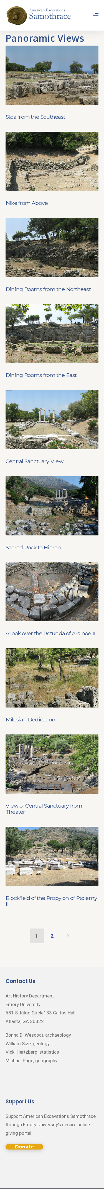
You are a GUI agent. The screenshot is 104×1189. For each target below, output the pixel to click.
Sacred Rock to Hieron (33, 547)
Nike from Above (27, 203)
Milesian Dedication (30, 719)
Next (68, 936)
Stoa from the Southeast (35, 117)
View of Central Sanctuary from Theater (44, 809)
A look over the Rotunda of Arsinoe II (50, 633)
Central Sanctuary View (34, 461)
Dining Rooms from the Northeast (48, 289)
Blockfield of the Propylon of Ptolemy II (51, 901)
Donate (24, 1147)
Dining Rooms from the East (41, 375)
